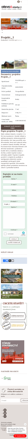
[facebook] (5, 410)
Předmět (14, 201)
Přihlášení (18, 1)
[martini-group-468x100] (14, 21)
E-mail (14, 184)
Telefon (14, 196)
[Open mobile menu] (3, 14)
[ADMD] (12, 276)
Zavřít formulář (14, 242)
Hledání (21, 2)
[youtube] (5, 413)
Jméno (14, 179)
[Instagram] (5, 416)
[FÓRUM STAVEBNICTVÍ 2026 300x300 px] (12, 352)
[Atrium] (11, 291)
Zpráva (14, 207)
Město (14, 190)
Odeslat (14, 239)
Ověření (14, 230)
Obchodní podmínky (6, 422)
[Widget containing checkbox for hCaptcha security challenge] (14, 234)
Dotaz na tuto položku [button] (10, 71)
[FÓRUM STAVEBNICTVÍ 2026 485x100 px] (14, 26)
